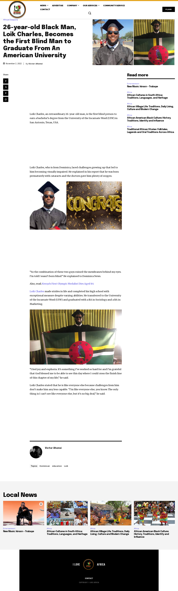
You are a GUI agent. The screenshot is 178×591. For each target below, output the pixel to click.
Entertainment (133, 84)
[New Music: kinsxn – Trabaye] (23, 513)
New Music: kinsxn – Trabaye (142, 86)
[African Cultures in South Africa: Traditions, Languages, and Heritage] (67, 513)
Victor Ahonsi (36, 64)
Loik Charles (37, 291)
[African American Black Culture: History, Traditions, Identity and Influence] (154, 513)
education (57, 466)
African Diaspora (10, 20)
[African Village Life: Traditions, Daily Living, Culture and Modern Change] (110, 513)
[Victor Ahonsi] (36, 452)
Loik (66, 466)
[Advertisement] (76, 93)
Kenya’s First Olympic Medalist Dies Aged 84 (68, 283)
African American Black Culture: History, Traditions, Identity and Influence (151, 534)
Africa (129, 92)
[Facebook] (5, 81)
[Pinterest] (5, 93)
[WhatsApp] (5, 99)
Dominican (45, 466)
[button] (89, 13)
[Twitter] (5, 87)
